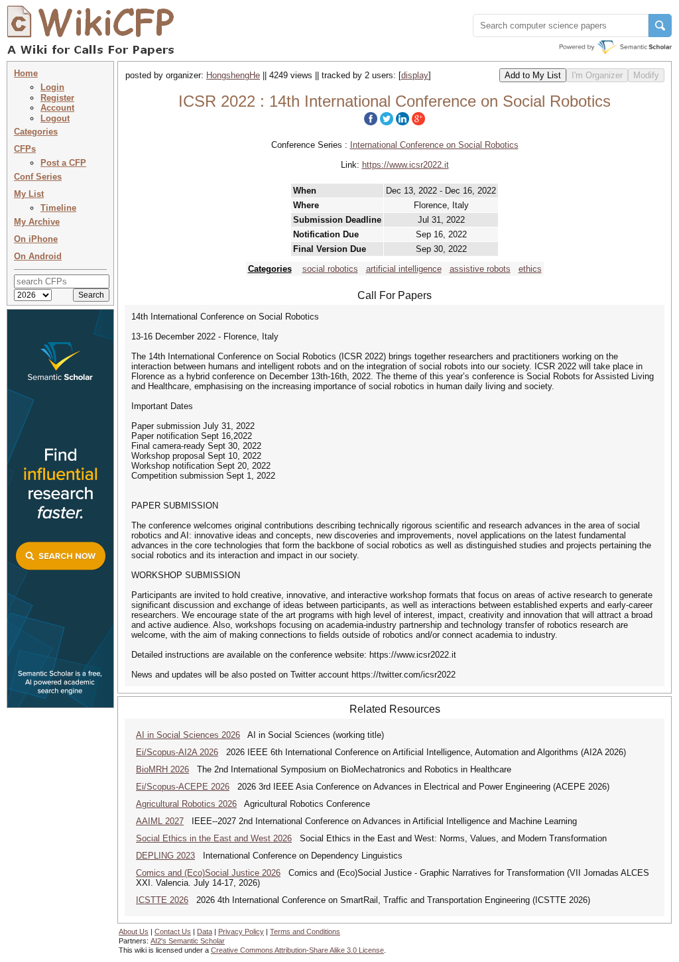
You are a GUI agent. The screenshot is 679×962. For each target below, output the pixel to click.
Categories (36, 132)
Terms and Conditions (305, 931)
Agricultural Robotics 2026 (186, 804)
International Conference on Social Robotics (434, 145)
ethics (530, 269)
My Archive (37, 222)
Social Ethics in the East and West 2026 (214, 838)
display (414, 75)
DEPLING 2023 (165, 856)
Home (26, 73)
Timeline (58, 208)
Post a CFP (63, 163)
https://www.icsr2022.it (405, 165)
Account (57, 108)
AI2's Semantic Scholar (188, 941)
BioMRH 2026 (162, 769)
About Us (134, 931)
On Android (38, 256)
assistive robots (480, 269)
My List (29, 194)
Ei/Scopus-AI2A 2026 (177, 752)
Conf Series (38, 177)
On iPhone (36, 239)
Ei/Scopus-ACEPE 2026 (182, 787)
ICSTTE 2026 (162, 900)
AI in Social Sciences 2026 (188, 735)
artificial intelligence (404, 269)
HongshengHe (233, 75)
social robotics (330, 269)
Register (57, 98)
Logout (55, 118)
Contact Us (172, 931)
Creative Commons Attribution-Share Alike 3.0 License (297, 950)
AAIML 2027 (160, 821)
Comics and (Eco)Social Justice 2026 (208, 873)
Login (52, 87)
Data (204, 931)
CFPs (25, 149)
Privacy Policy (241, 931)
